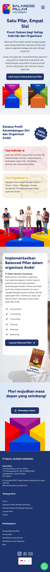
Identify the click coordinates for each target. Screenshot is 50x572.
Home (4, 501)
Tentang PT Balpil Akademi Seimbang (16, 505)
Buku (4, 544)
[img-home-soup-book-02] (36, 347)
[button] (44, 566)
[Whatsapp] (25, 554)
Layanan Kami (7, 511)
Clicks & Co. (23, 485)
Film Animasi (7, 534)
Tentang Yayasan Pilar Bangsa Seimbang (17, 508)
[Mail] (30, 554)
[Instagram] (19, 554)
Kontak (5, 515)
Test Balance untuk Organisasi (13, 541)
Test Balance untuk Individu (12, 538)
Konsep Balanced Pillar (10, 531)
